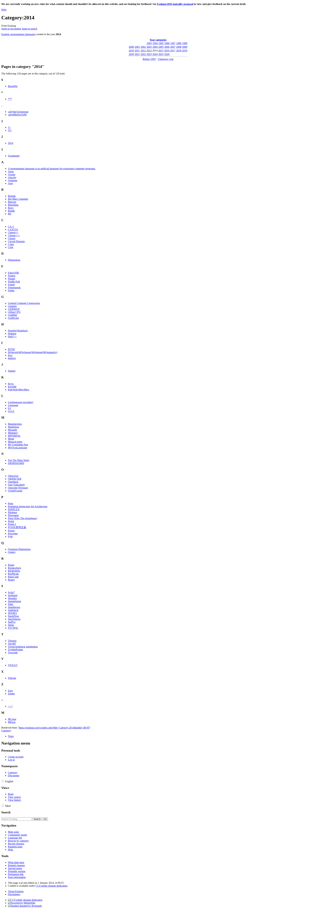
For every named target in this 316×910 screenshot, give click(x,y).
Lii (9, 408)
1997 (172, 43)
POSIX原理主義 (17, 527)
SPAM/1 (12, 613)
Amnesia (12, 180)
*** (10, 99)
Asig (10, 183)
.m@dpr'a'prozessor (18, 111)
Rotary (11, 579)
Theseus (12, 640)
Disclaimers (14, 894)
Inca (10, 355)
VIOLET (13, 665)
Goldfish (12, 315)
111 (10, 130)
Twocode (13, 652)
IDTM (11, 349)
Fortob (11, 284)
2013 (149, 50)
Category (6, 730)
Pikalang (12, 512)
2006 (167, 47)
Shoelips (12, 598)
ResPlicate (13, 573)
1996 (167, 43)
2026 (167, 54)
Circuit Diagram (16, 241)
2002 (143, 47)
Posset (11, 530)
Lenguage (13, 405)
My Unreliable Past (18, 444)
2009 (184, 47)
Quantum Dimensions (19, 549)
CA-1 (11, 226)
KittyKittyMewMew (18, 389)
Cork (10, 247)
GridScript (13, 318)
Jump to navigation (11, 28)
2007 (172, 47)
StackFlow (13, 616)
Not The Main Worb (18, 460)
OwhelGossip (15, 490)
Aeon (11, 171)
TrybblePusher (15, 649)
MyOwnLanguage (17, 447)
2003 (149, 47)
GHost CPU (14, 312)
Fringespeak (14, 287)
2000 (131, 47)
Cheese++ (13, 232)
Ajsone (11, 174)
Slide (10, 604)
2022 (143, 54)
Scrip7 (11, 592)
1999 (184, 43)
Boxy (11, 207)
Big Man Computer (18, 199)
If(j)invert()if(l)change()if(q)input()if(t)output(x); (33, 352)
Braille (11, 210)
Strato (11, 625)
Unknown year (165, 59)
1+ (9, 127)
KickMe (12, 386)
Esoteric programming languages (18, 34)
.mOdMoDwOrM (17, 114)
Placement (13, 515)
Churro (11, 238)
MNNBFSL (14, 435)
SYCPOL (13, 627)
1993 (149, 43)
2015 (161, 50)
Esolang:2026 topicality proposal (175, 4)
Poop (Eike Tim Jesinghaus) (22, 518)
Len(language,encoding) (20, 402)
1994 (155, 43)
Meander (12, 429)
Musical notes (15, 441)
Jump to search (29, 28)
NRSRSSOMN (16, 463)
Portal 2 (12, 524)
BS (9, 213)
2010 (131, 50)
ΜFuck (11, 722)
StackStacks (14, 619)
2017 (172, 50)
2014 (10, 143)
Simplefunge (14, 601)
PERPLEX (14, 509)
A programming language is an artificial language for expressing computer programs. (52, 168)
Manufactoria (15, 424)
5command (13, 155)
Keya (10, 383)
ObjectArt (13, 475)
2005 (161, 47)
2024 (155, 54)
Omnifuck (13, 481)
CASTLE (13, 229)
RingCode (13, 576)
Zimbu (11, 693)
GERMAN (14, 309)
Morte (11, 438)
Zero (10, 690)
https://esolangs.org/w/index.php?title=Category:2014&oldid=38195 (54, 727)
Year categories (158, 39)
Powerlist (13, 533)
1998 (178, 43)
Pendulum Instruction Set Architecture (27, 506)
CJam (11, 244)
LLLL (11, 411)
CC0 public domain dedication (51, 885)
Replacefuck (14, 568)
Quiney (12, 552)
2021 (137, 54)
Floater (11, 278)
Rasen (11, 565)
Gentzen (12, 306)
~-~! (10, 706)
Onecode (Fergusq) (18, 487)
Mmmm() (13, 432)
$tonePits (12, 86)
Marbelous (13, 426)
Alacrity (12, 177)
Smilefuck (13, 610)
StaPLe (11, 622)
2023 (149, 54)
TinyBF (12, 643)
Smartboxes (14, 607)
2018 (178, 50)
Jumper (11, 370)
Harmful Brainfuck (18, 330)
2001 (137, 47)
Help (3, 9)
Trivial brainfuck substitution (23, 646)
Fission (11, 275)
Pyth (10, 536)
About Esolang (16, 891)
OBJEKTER (14, 478)
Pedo (10, 503)
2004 (155, 47)
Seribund (12, 595)
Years (11, 736)
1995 (161, 43)
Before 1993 (149, 59)
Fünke (11, 290)
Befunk (12, 196)
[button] (3, 781)
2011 (137, 50)
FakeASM (13, 272)
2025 (161, 54)
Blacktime (13, 204)
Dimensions (14, 260)
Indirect (12, 358)
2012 (143, 50)
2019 (184, 50)
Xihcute (12, 678)
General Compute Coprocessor (24, 303)
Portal (11, 521)
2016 (167, 50)
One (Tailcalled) (16, 484)
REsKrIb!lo (14, 570)
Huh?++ (12, 336)
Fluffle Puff (14, 281)
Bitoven (12, 202)
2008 (178, 47)
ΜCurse (12, 719)
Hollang (12, 333)
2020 (131, 54)
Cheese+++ (14, 235)
